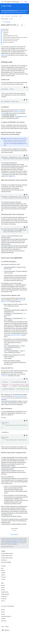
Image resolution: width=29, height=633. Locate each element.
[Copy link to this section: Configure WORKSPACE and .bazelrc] (26, 122)
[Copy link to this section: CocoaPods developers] (17, 261)
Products (7, 16)
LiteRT (20, 16)
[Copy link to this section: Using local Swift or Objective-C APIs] (21, 295)
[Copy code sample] (27, 87)
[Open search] (22, 1)
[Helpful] (10, 19)
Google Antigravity (5, 594)
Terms (2, 626)
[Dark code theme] (24, 87)
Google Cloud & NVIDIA (6, 562)
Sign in (25, 1)
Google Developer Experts (7, 557)
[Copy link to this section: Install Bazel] (10, 107)
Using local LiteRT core (16, 335)
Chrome (3, 587)
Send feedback (6, 21)
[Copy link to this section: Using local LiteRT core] (14, 368)
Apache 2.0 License (18, 541)
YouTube (3, 579)
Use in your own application (17, 143)
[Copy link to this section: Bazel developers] (13, 408)
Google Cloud (4, 596)
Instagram (3, 572)
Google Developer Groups (6, 555)
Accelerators (4, 560)
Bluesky (3, 570)
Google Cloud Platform (6, 616)
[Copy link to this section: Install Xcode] (10, 80)
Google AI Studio (4, 592)
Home (2, 16)
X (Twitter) (3, 577)
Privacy (7, 626)
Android (3, 585)
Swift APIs (21, 300)
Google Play (3, 598)
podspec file (4, 375)
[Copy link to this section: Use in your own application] (23, 258)
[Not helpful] (12, 19)
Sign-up (5, 12)
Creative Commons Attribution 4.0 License (13, 539)
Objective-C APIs (5, 301)
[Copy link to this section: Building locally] (13, 62)
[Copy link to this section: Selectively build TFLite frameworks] (25, 214)
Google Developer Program (7, 553)
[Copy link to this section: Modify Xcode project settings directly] (2, 454)
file (21, 116)
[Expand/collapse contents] (9, 29)
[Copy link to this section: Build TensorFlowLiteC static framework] (2, 182)
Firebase (3, 589)
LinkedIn (3, 574)
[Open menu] (2, 1)
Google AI (3, 618)
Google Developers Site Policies (10, 542)
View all (3, 600)
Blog (2, 568)
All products (3, 620)
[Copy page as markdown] (22, 25)
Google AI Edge (6, 6)
